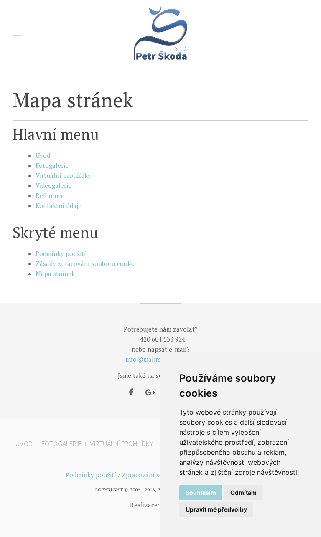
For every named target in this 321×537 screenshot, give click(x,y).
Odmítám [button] (243, 492)
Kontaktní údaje (59, 205)
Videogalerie (53, 185)
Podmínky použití (61, 253)
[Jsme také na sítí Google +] (150, 392)
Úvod (43, 155)
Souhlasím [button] (201, 492)
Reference (50, 195)
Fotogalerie (52, 165)
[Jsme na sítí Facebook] (131, 392)
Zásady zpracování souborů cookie (86, 263)
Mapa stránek (55, 273)
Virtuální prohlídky (63, 175)
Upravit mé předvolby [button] (216, 509)
